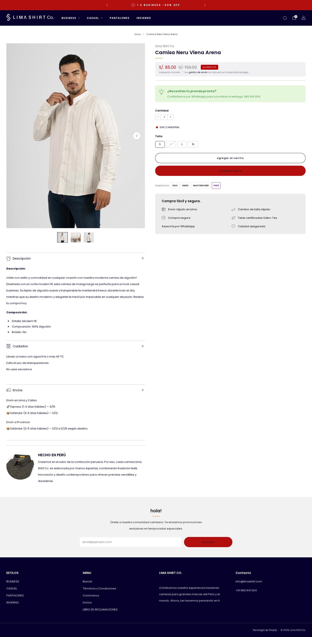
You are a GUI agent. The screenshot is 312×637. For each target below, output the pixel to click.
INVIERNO (143, 18)
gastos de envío (198, 72)
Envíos (87, 602)
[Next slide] (136, 135)
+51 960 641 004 (246, 590)
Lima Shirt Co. (165, 46)
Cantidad (162, 110)
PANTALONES (119, 18)
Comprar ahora (230, 170)
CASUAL (93, 18)
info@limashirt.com (249, 581)
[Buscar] (285, 18)
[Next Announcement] (205, 5)
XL (193, 144)
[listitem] (156, 5)
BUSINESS (69, 18)
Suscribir (208, 542)
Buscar (87, 581)
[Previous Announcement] (107, 5)
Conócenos (91, 595)
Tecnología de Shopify (265, 630)
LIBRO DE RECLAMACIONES (100, 609)
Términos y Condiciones (99, 588)
